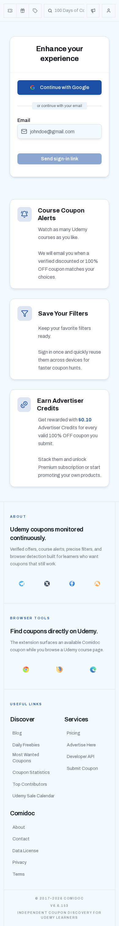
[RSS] (97, 583)
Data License (25, 851)
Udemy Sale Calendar (33, 796)
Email (23, 120)
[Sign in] (108, 10)
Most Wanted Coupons (26, 758)
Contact (21, 839)
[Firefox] (59, 669)
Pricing (73, 733)
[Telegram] (22, 583)
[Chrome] (26, 669)
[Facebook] (72, 583)
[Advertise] (93, 10)
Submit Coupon (82, 768)
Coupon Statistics (31, 772)
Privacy (20, 862)
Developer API (80, 756)
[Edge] (93, 669)
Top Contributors (30, 784)
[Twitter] (47, 583)
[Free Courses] (22, 10)
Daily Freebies (26, 745)
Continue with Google (64, 87)
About (19, 827)
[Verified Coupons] (10, 10)
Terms (19, 874)
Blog (17, 733)
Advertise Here (81, 745)
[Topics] (35, 10)
